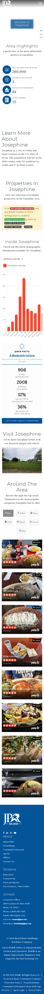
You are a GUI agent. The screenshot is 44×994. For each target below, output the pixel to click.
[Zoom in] (41, 30)
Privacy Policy (34, 990)
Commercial (9, 878)
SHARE (37, 542)
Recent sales (22, 78)
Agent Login (19, 990)
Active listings (19, 98)
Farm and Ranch (11, 882)
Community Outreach (13, 849)
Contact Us (8, 861)
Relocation (8, 874)
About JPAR (8, 842)
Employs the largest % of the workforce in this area (22, 360)
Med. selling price (24, 68)
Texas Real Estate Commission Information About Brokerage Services (21, 986)
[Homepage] (6, 4)
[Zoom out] (41, 34)
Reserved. (35, 975)
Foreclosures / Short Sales (16, 886)
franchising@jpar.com (22, 923)
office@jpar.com (17, 915)
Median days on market (22, 88)
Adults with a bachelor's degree (22, 400)
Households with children (22, 412)
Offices (6, 857)
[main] (22, 402)
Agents (6, 853)
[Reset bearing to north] (41, 37)
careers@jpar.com (19, 919)
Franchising (9, 845)
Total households (22, 375)
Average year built (22, 388)
